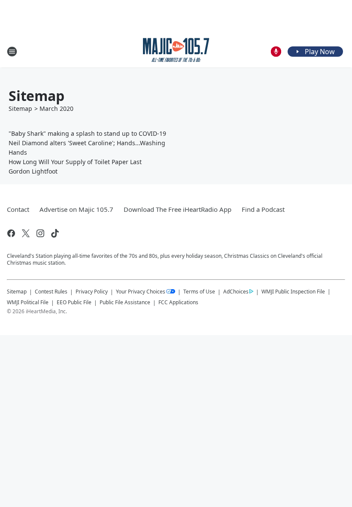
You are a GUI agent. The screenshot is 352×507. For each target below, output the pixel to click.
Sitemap (20, 108)
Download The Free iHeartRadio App (177, 209)
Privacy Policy (92, 291)
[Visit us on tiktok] (55, 233)
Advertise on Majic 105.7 (76, 209)
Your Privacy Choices (140, 291)
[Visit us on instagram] (40, 233)
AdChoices (236, 291)
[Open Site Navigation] (12, 51)
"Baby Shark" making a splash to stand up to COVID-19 (87, 133)
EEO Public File (74, 302)
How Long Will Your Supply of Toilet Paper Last (75, 162)
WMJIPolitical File (28, 302)
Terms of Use (199, 291)
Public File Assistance (125, 302)
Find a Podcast (263, 209)
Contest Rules (51, 291)
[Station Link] (176, 51)
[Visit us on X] (26, 233)
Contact (18, 209)
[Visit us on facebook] (11, 233)
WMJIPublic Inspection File (293, 291)
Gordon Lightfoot (33, 171)
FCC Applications (178, 302)
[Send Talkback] (276, 51)
